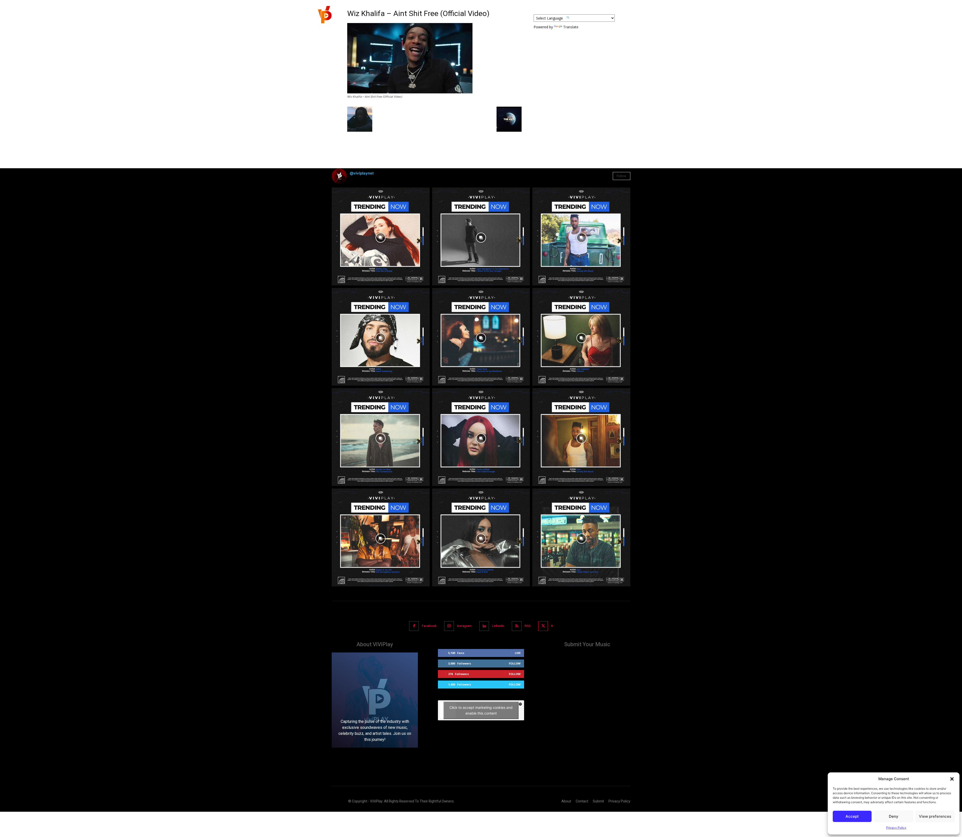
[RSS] (517, 626)
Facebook (429, 625)
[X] (543, 626)
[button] (951, 778)
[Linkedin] (484, 626)
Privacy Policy (896, 827)
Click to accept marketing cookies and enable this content (481, 710)
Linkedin (498, 625)
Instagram (464, 625)
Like (518, 653)
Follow (622, 176)
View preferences (935, 816)
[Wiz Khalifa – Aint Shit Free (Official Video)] (409, 92)
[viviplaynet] (324, 17)
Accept (852, 816)
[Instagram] (449, 626)
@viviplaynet (362, 173)
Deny (893, 816)
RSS (528, 625)
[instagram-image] (381, 236)
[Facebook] (414, 626)
